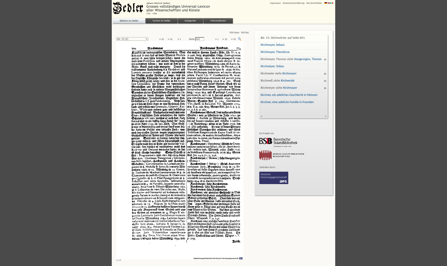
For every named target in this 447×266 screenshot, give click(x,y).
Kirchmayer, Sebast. (273, 44)
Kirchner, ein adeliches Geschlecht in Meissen (289, 95)
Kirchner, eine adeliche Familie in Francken (287, 102)
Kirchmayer (289, 73)
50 (162, 39)
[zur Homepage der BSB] (278, 146)
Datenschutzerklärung (294, 3)
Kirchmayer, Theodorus (275, 52)
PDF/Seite (234, 32)
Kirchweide (288, 80)
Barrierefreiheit (314, 3)
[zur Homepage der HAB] (281, 160)
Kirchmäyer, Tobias (272, 66)
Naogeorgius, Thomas (308, 59)
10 (170, 39)
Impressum (275, 3)
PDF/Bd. (245, 32)
